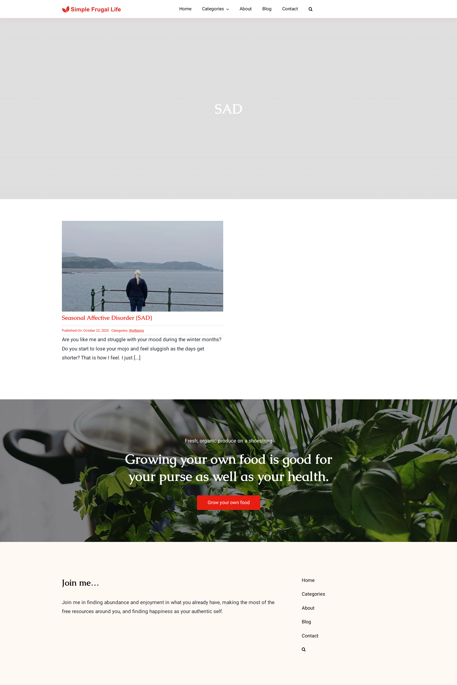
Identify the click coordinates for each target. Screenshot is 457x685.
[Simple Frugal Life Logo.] (92, 8)
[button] (310, 9)
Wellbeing (136, 330)
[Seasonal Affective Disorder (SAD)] (142, 225)
